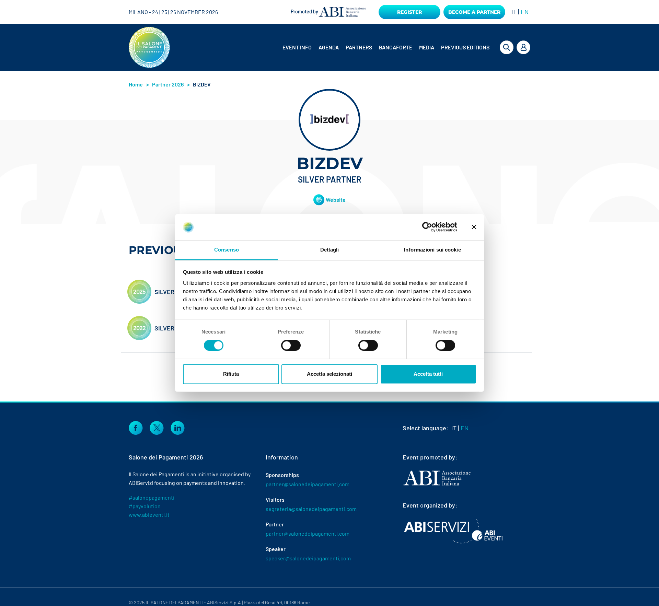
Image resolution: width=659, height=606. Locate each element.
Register (409, 12)
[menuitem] (298, 47)
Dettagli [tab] (329, 250)
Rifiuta (231, 374)
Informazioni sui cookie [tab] (432, 250)
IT (514, 11)
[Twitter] (157, 427)
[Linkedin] (178, 427)
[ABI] (437, 485)
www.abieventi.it (149, 514)
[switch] (291, 345)
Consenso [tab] (226, 250)
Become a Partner (474, 12)
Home (136, 84)
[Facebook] (136, 427)
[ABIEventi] (454, 531)
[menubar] (380, 47)
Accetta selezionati (329, 374)
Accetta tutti (428, 374)
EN (525, 11)
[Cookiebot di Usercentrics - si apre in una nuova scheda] (427, 227)
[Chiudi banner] (474, 227)
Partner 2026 (168, 84)
